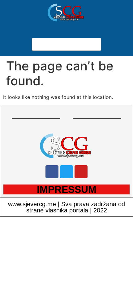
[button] (66, 34)
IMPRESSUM (67, 189)
